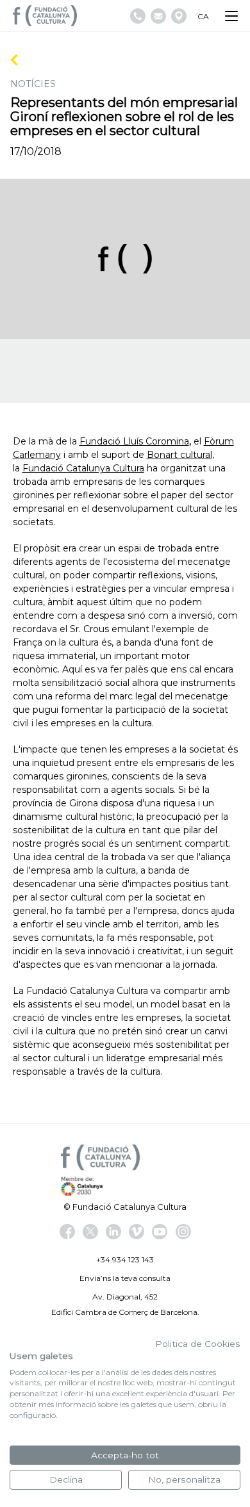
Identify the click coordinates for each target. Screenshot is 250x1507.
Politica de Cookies (197, 1344)
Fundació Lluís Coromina (134, 441)
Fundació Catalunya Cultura (83, 468)
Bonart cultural (179, 454)
